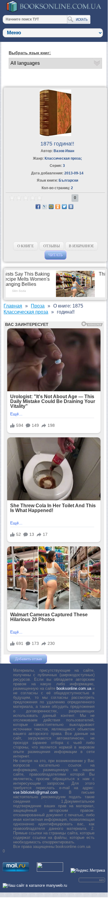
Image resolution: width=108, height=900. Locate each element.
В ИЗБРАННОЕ (81, 246)
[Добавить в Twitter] (64, 206)
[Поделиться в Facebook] (38, 206)
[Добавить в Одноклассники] (57, 206)
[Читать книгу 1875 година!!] (55, 135)
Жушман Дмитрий (64, 659)
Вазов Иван (64, 151)
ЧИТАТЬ (55, 255)
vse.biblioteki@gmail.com (35, 792)
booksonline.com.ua (74, 688)
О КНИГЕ (25, 246)
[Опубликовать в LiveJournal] (44, 206)
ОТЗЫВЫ (51, 246)
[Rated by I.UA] (50, 870)
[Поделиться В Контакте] (71, 206)
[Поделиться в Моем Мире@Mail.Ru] (51, 206)
